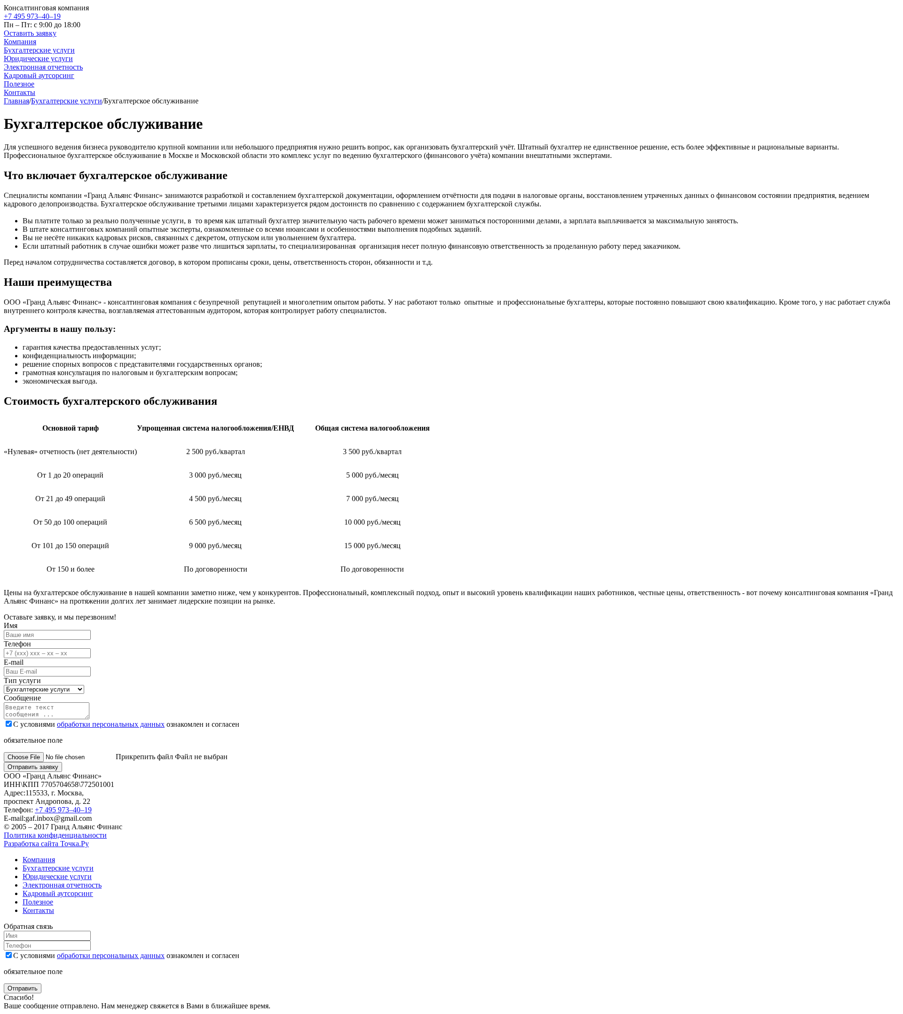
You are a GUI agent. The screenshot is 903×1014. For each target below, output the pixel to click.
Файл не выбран (172, 757)
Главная (16, 101)
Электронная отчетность (43, 67)
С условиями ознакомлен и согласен (126, 724)
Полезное (19, 84)
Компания (20, 42)
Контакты (19, 92)
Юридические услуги (38, 59)
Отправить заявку (33, 766)
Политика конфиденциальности (55, 835)
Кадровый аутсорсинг (39, 75)
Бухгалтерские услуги (39, 50)
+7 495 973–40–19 (32, 16)
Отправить (23, 988)
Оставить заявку (30, 33)
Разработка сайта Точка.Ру (46, 844)
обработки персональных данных (111, 724)
